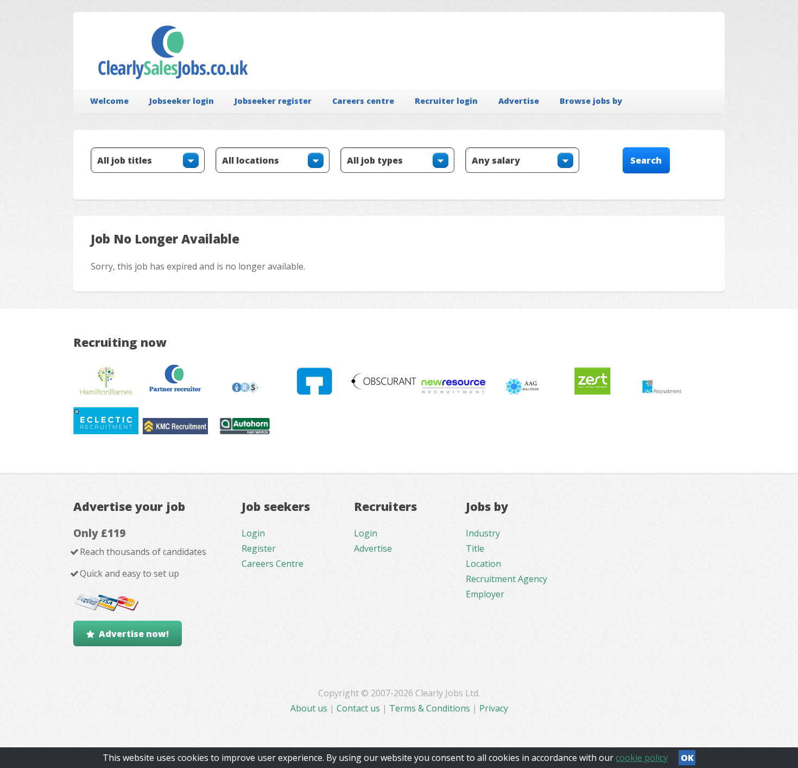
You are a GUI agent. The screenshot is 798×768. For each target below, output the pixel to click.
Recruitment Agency (506, 579)
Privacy (493, 708)
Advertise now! (134, 634)
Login (253, 533)
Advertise (518, 101)
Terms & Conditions (429, 708)
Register (259, 548)
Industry (483, 533)
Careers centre (363, 101)
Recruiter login (446, 101)
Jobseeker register (273, 101)
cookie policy (642, 758)
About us (310, 708)
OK (687, 758)
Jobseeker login (181, 101)
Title (475, 548)
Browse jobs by (591, 101)
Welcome (109, 101)
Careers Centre (272, 564)
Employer (485, 594)
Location (483, 564)
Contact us (359, 708)
